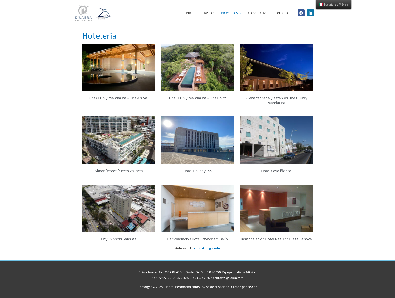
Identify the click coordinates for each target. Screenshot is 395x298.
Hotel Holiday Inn (197, 170)
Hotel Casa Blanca (276, 170)
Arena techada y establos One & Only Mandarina (276, 100)
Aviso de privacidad (215, 287)
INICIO (190, 13)
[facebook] (301, 12)
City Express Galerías (118, 239)
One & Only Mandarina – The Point (197, 97)
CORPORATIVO (258, 13)
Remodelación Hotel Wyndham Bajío (197, 239)
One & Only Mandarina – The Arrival (118, 97)
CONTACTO (281, 13)
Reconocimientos (187, 287)
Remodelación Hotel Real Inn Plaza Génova (276, 239)
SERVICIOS (208, 13)
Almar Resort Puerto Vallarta (119, 170)
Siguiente (213, 248)
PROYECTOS (229, 13)
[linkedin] (310, 12)
